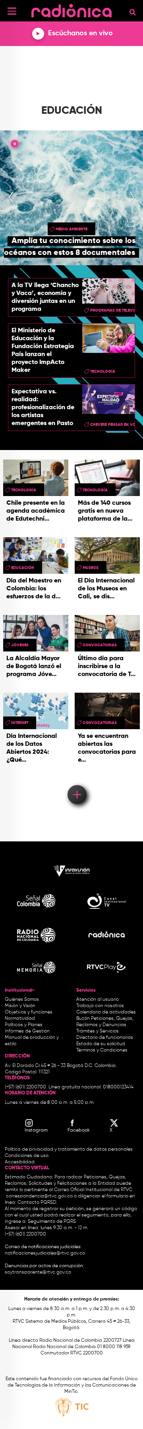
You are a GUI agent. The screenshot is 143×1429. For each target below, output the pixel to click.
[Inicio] (71, 10)
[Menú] (12, 11)
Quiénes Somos (22, 999)
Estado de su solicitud (100, 1044)
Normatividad (20, 1018)
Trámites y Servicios (97, 1031)
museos (91, 568)
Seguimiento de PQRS (52, 1221)
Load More (76, 783)
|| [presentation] (14, 145)
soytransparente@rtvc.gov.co (38, 1272)
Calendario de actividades (106, 1012)
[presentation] (11, 198)
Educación (22, 568)
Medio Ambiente (71, 229)
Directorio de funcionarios (104, 1037)
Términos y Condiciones (102, 1050)
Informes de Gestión (27, 1031)
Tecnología (102, 372)
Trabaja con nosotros (100, 1006)
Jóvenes (20, 645)
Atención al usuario (97, 999)
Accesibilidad (20, 1162)
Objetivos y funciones (28, 1012)
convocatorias (100, 645)
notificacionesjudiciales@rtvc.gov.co (45, 1253)
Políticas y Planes (24, 1025)
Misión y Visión (20, 1006)
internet (19, 723)
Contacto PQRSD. (37, 1202)
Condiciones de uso (26, 1155)
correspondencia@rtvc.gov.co (39, 1196)
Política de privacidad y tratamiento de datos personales (69, 1149)
